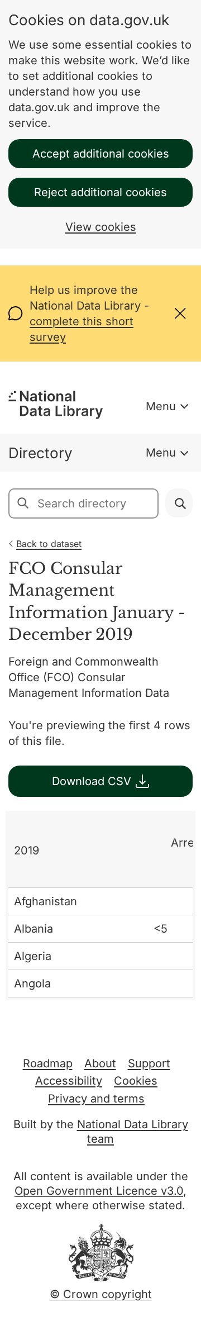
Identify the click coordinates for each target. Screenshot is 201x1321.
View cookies (100, 227)
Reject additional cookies (100, 192)
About (100, 1063)
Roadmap (48, 1063)
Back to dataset (49, 543)
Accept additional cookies (100, 153)
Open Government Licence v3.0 (99, 1191)
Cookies (135, 1080)
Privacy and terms (96, 1098)
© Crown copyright (101, 1294)
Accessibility (68, 1080)
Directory (40, 453)
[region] (100, 905)
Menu (161, 406)
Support (149, 1063)
